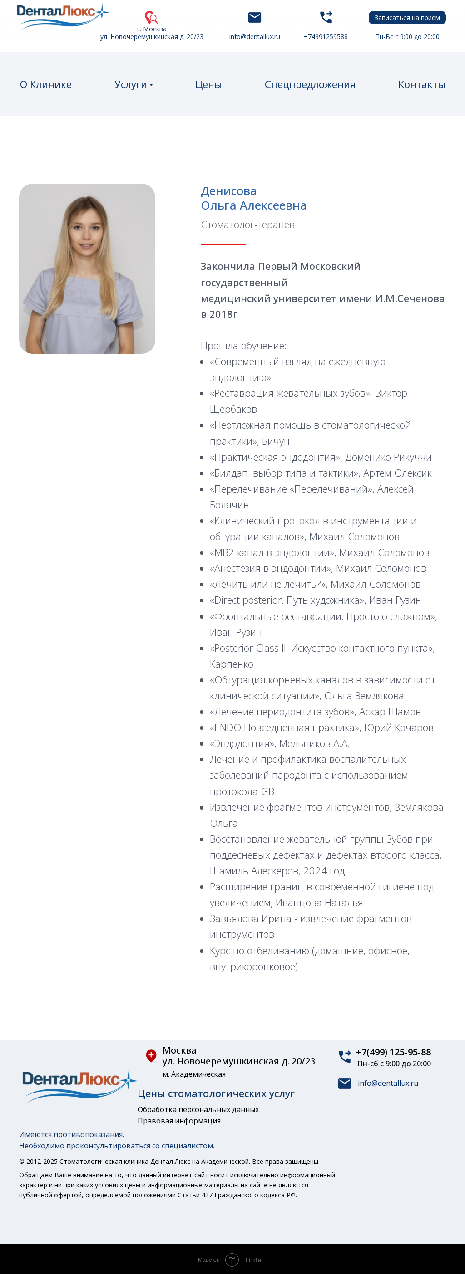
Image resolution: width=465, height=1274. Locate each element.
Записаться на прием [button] (407, 17)
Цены (208, 84)
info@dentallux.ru (388, 1083)
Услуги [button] (130, 84)
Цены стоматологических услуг (216, 1093)
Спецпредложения (310, 84)
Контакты (421, 84)
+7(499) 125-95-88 (393, 1052)
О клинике (46, 84)
